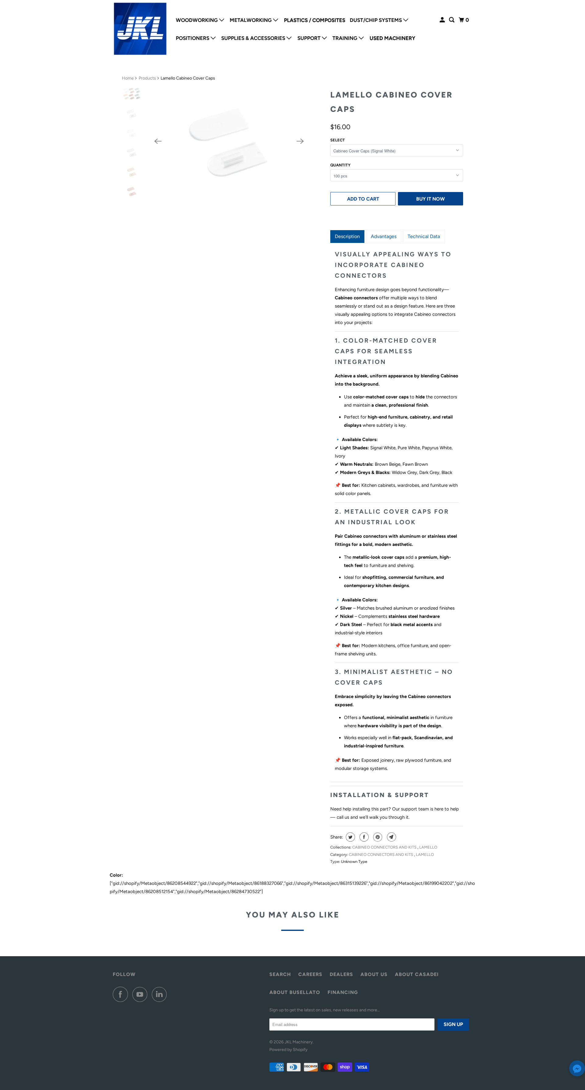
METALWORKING (251, 20)
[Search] (452, 20)
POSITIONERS (193, 38)
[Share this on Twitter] (349, 837)
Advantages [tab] (383, 236)
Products (147, 78)
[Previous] (158, 141)
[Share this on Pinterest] (377, 837)
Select (337, 140)
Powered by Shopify (288, 1049)
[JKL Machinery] (140, 29)
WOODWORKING (197, 20)
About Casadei (417, 974)
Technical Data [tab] (424, 236)
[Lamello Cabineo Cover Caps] (229, 141)
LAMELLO (428, 847)
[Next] (300, 141)
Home (128, 78)
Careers (310, 974)
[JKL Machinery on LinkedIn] (161, 994)
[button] (577, 1069)
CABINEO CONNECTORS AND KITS (384, 847)
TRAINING (345, 38)
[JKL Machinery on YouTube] (141, 994)
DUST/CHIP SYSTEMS (376, 20)
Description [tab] (347, 236)
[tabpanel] (396, 510)
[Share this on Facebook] (363, 837)
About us (374, 974)
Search (280, 974)
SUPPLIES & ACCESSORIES (253, 38)
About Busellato (294, 992)
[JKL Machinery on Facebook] (122, 994)
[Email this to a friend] (390, 837)
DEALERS (341, 974)
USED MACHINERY (392, 38)
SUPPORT (309, 38)
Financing (343, 992)
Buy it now (430, 199)
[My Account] (442, 20)
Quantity (340, 165)
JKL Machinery (299, 1042)
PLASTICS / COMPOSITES (314, 20)
